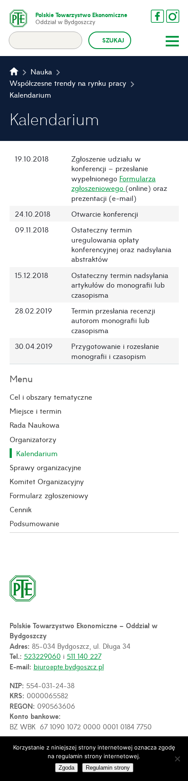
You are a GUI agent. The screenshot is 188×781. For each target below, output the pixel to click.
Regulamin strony (108, 767)
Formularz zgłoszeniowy (49, 495)
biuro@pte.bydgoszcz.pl (69, 666)
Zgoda (66, 767)
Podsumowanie (34, 523)
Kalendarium (37, 453)
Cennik (20, 509)
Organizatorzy (33, 439)
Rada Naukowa (34, 424)
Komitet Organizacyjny (47, 481)
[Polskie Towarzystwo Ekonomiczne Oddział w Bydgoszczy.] (14, 71)
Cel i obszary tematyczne (51, 396)
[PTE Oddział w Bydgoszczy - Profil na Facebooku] (157, 16)
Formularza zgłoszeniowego (113, 183)
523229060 (42, 656)
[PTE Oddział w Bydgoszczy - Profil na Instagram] (172, 16)
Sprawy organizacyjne (45, 467)
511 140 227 (84, 656)
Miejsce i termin (35, 410)
